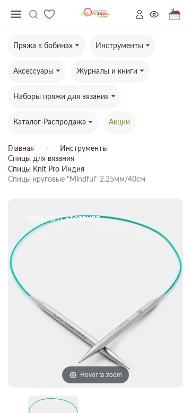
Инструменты (84, 148)
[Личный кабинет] (143, 14)
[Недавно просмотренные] (159, 14)
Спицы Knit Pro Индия (46, 169)
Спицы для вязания (41, 159)
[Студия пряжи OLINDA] (95, 14)
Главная (21, 148)
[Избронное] (49, 14)
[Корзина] (174, 14)
